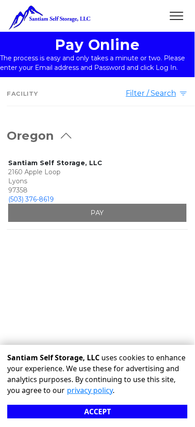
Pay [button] (97, 213)
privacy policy (90, 390)
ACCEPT (97, 412)
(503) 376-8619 (31, 199)
